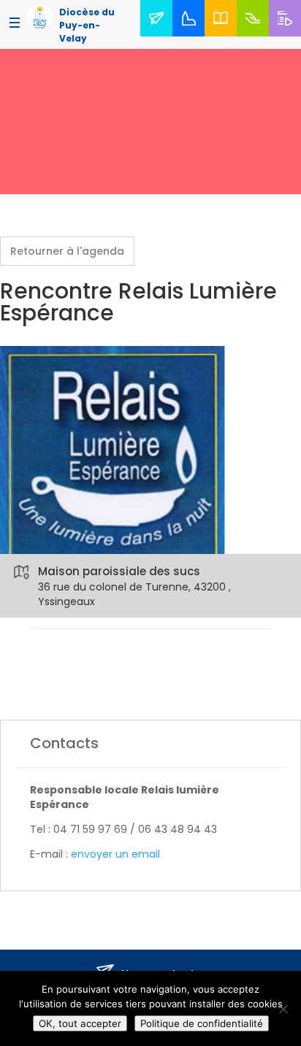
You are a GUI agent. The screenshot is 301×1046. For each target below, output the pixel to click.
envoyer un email (115, 854)
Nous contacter (159, 35)
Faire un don (255, 35)
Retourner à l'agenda (67, 251)
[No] (282, 1008)
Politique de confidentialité (201, 1023)
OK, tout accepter (80, 1023)
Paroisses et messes (191, 35)
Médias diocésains (288, 35)
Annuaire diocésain (223, 35)
